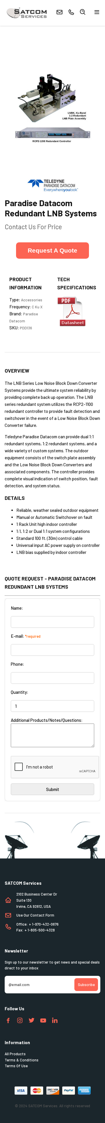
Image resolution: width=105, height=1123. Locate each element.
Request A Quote (52, 250)
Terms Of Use (16, 1065)
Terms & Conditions (21, 1060)
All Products (15, 1053)
